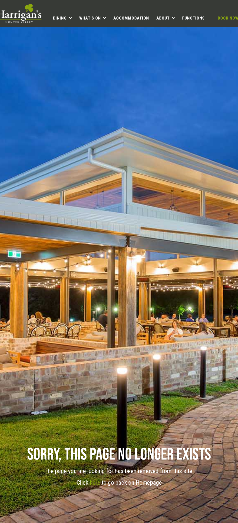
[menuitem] (62, 18)
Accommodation (131, 18)
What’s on (90, 18)
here (96, 482)
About (163, 18)
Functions (193, 18)
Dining (60, 18)
